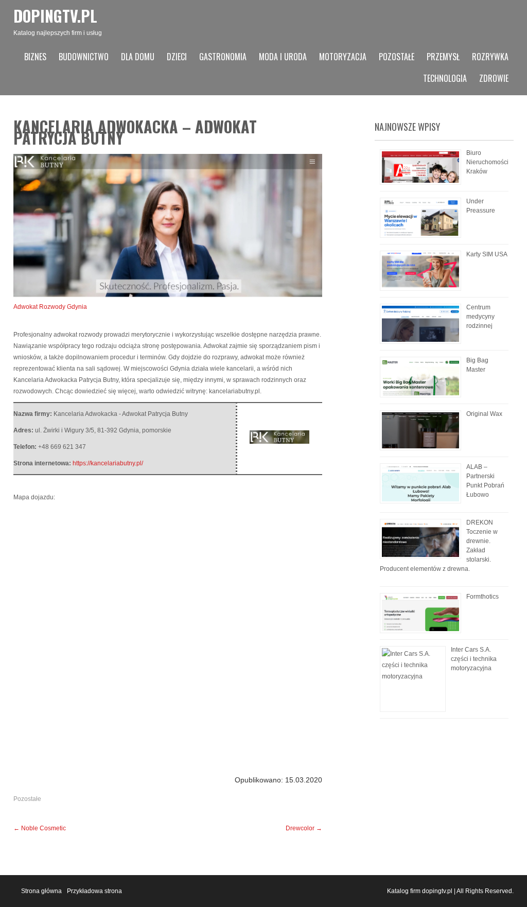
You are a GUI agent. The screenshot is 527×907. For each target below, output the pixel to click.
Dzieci (177, 56)
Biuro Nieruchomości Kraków (487, 162)
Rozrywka (490, 56)
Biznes (35, 56)
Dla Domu (137, 56)
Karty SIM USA (486, 254)
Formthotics (482, 596)
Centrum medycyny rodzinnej (480, 316)
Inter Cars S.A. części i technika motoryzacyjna (474, 659)
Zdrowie (493, 78)
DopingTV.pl (55, 15)
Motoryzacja (342, 56)
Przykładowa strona (94, 891)
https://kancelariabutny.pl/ (108, 463)
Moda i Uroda (283, 56)
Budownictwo (84, 56)
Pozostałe (396, 56)
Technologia (445, 78)
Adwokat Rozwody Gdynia (50, 306)
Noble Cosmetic (39, 828)
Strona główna (41, 891)
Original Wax (484, 413)
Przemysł (443, 56)
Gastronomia (223, 56)
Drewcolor (304, 828)
